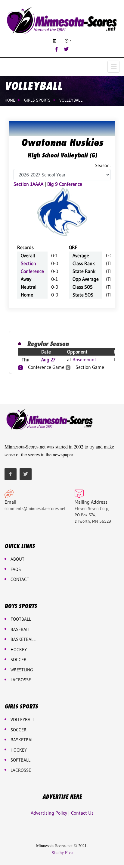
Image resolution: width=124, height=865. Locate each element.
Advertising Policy (49, 813)
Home (10, 100)
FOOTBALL (21, 619)
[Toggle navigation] (113, 67)
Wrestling (22, 670)
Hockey (19, 750)
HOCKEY (19, 649)
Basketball (23, 740)
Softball (20, 760)
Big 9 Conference (64, 184)
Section (28, 263)
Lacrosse (21, 680)
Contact (20, 579)
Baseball (20, 629)
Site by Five (62, 852)
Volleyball (70, 100)
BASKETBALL (23, 639)
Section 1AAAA (28, 184)
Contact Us (82, 813)
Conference (32, 271)
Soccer (18, 659)
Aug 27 (48, 359)
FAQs (16, 569)
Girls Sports (37, 100)
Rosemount (84, 359)
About (17, 559)
